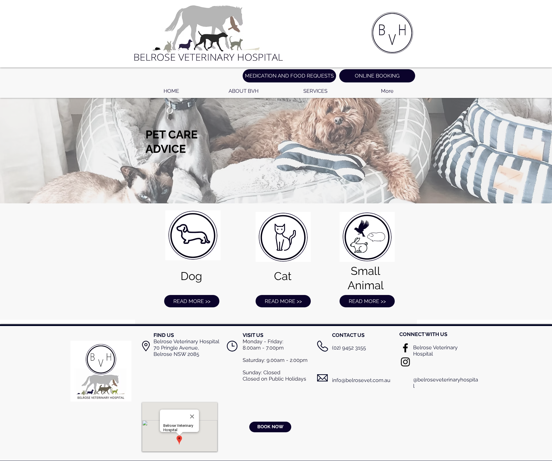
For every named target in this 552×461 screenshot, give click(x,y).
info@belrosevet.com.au (361, 380)
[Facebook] (405, 348)
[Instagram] (405, 362)
